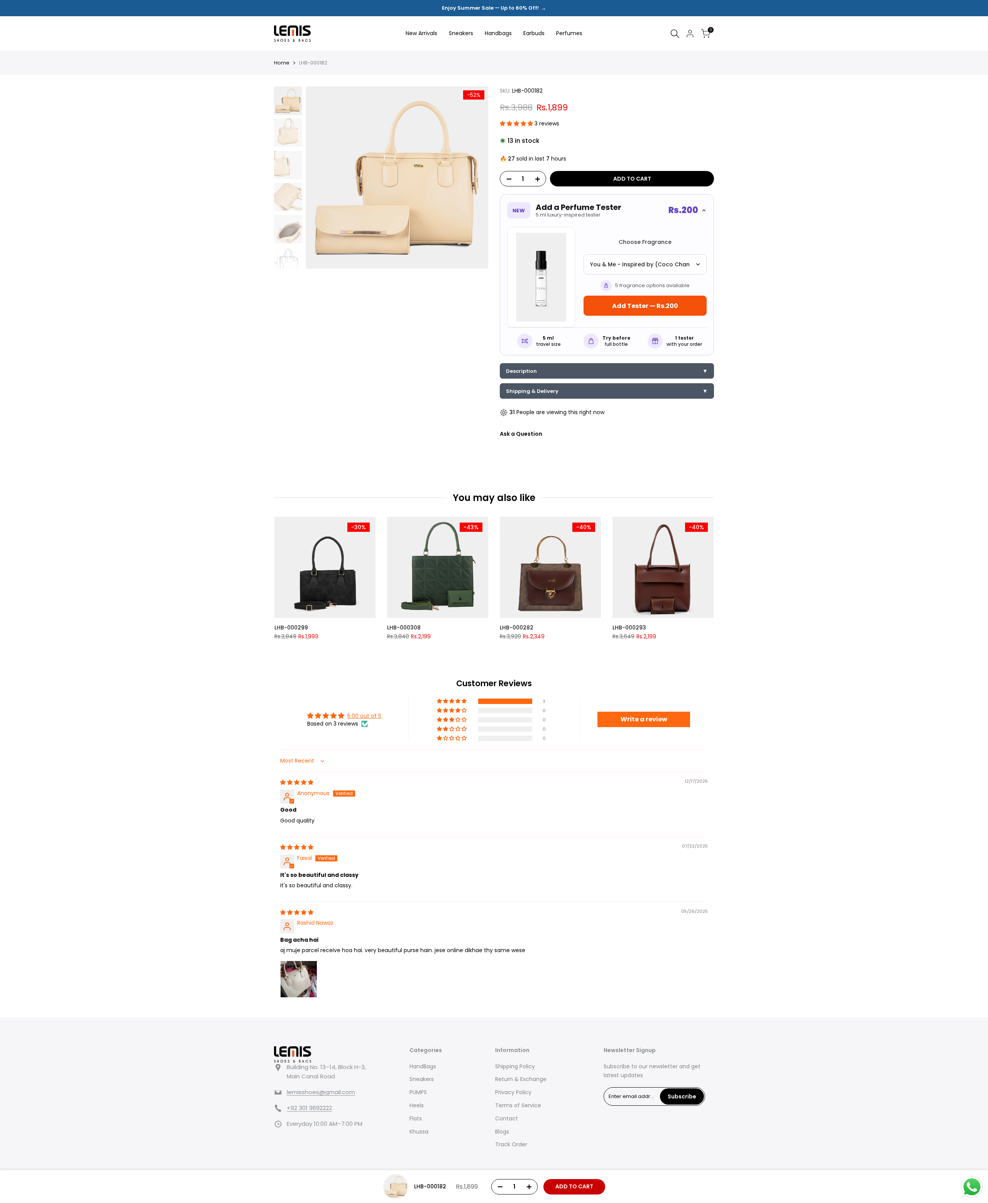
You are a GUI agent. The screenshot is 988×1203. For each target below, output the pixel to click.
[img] (296, 782)
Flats (415, 1118)
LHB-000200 (365, 627)
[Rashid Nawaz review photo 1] (298, 979)
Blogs (502, 1131)
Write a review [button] (644, 719)
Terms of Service (518, 1105)
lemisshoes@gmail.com (321, 1092)
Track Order (511, 1144)
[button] (517, 123)
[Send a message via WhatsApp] (972, 1187)
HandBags (422, 1066)
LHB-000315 (478, 627)
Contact (506, 1118)
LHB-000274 (591, 627)
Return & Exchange (520, 1079)
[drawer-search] (675, 33)
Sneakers (421, 1079)
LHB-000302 (704, 627)
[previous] (321, 177)
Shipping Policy (515, 1066)
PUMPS (418, 1092)
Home (281, 62)
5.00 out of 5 (364, 716)
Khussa (418, 1131)
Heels (416, 1105)
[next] (472, 177)
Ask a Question (521, 434)
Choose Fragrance (645, 242)
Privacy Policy (513, 1092)
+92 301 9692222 (309, 1108)
